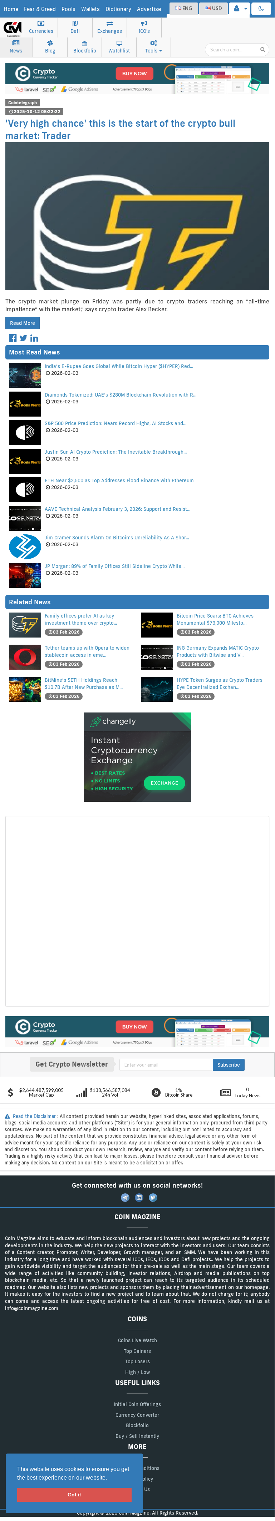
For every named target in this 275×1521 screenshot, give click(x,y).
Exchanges (109, 31)
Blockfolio (84, 50)
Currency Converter (137, 1415)
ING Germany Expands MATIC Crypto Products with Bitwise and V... (218, 651)
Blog (50, 50)
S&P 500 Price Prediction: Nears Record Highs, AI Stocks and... (115, 423)
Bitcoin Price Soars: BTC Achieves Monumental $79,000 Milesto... (215, 619)
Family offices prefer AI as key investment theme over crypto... (81, 619)
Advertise (149, 9)
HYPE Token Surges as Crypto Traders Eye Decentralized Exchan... (219, 683)
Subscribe (228, 1065)
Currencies (41, 31)
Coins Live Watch (137, 1340)
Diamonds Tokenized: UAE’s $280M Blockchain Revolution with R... (120, 395)
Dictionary (118, 9)
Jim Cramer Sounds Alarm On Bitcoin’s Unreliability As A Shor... (117, 537)
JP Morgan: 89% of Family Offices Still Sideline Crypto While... (115, 566)
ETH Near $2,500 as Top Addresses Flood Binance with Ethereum (119, 480)
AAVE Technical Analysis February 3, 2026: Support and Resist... (117, 509)
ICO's (144, 31)
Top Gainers (137, 1351)
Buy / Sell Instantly (137, 1436)
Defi (75, 31)
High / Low (137, 1372)
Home (11, 9)
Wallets (90, 9)
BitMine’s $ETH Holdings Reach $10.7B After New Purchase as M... (84, 683)
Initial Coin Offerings (137, 1404)
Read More (22, 323)
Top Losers (137, 1361)
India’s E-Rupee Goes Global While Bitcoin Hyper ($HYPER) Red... (119, 366)
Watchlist (119, 50)
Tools (151, 50)
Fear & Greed (40, 9)
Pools (68, 9)
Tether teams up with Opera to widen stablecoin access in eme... (87, 651)
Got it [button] (74, 1494)
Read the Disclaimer (34, 1116)
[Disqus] (137, 910)
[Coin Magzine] (12, 27)
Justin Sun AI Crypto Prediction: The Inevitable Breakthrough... (116, 452)
